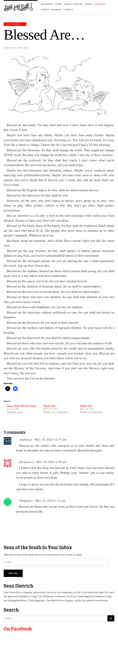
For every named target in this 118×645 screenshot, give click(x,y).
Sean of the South (13, 24)
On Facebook (18, 628)
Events (45, 9)
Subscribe (13, 573)
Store (58, 4)
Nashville (49, 406)
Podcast (78, 4)
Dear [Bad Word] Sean (21, 406)
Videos (67, 4)
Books (88, 4)
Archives (56, 9)
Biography (47, 4)
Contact (68, 9)
